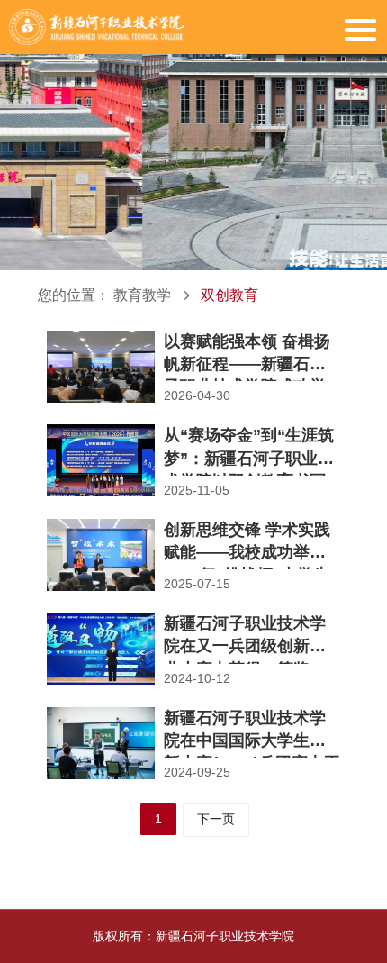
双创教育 (229, 295)
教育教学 (142, 295)
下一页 (216, 819)
